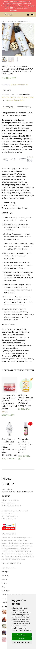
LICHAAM (14, 21)
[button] (31, 26)
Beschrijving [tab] (8, 107)
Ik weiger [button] (21, 638)
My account (5, 591)
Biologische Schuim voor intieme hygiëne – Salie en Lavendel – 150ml (25, 446)
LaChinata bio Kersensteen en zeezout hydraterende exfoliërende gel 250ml (9, 402)
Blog (3, 587)
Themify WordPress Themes (25, 491)
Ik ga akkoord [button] (21, 635)
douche (10, 100)
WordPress (12, 491)
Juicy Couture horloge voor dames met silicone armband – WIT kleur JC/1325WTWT (9, 447)
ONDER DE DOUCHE (24, 21)
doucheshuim (19, 100)
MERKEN (5, 97)
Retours (4, 579)
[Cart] (28, 14)
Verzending (5, 575)
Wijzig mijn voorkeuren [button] (21, 642)
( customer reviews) (19, 85)
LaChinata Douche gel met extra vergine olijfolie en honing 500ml (25, 400)
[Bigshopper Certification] (9, 529)
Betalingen (5, 572)
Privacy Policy (6, 598)
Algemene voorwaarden (9, 568)
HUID (8, 21)
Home (4, 21)
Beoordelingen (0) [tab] (24, 107)
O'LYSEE (13, 97)
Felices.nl (6, 489)
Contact (4, 583)
